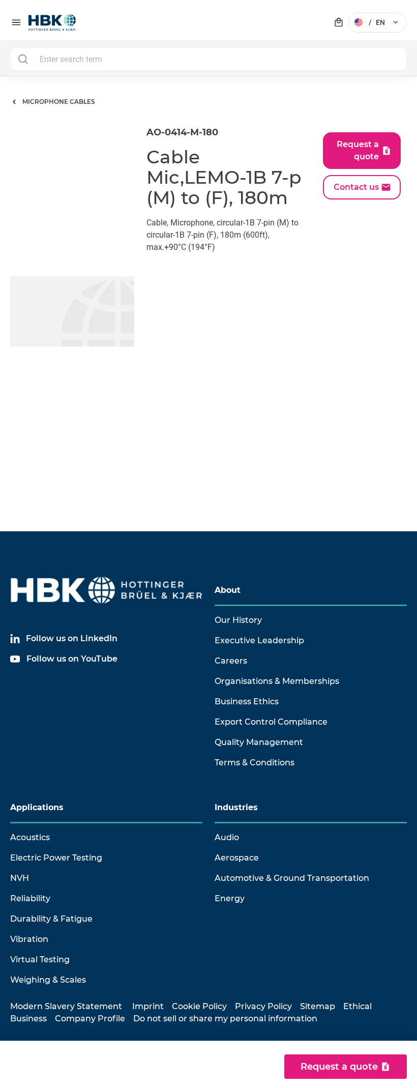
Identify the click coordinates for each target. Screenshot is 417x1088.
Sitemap (317, 1006)
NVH (19, 878)
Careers (231, 661)
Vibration (29, 939)
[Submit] (23, 59)
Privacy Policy (263, 1006)
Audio (227, 837)
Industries (236, 807)
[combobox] (208, 59)
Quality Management (259, 742)
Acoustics (30, 837)
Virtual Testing (40, 959)
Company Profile (90, 1018)
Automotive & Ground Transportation (292, 878)
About (228, 590)
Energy (230, 898)
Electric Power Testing (56, 858)
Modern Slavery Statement (66, 1006)
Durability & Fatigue (51, 919)
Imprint (148, 1006)
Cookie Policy (199, 1006)
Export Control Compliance (271, 722)
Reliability (30, 898)
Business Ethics (247, 701)
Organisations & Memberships (277, 681)
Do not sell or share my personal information (225, 1018)
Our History (238, 620)
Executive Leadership (259, 640)
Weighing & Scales (48, 980)
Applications (37, 807)
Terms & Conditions (254, 762)
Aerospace (237, 858)
